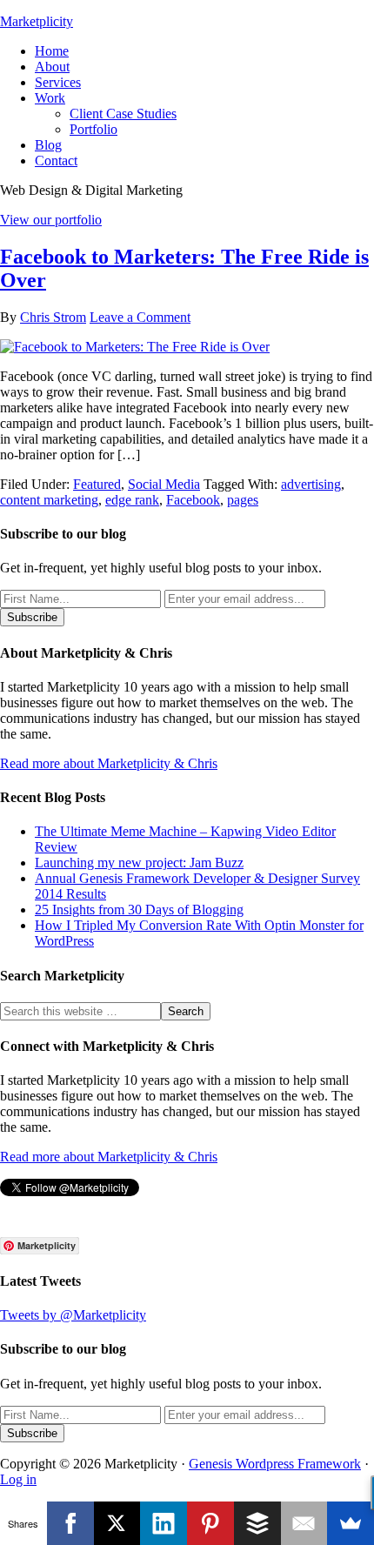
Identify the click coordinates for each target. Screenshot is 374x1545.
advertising (311, 484)
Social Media (164, 484)
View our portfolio (51, 219)
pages (242, 499)
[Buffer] (257, 1523)
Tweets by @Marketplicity (73, 1315)
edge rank (132, 499)
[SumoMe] (350, 1523)
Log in (18, 1479)
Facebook (193, 499)
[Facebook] (70, 1523)
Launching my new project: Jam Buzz (139, 862)
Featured (97, 484)
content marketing (49, 499)
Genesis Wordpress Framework (275, 1463)
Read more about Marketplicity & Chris (108, 763)
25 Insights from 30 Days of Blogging (139, 909)
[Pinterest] (210, 1523)
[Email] (304, 1523)
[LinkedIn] (163, 1523)
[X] (117, 1523)
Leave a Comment (140, 317)
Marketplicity (36, 21)
